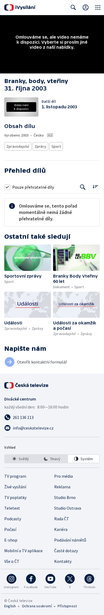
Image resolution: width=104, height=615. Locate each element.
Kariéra (60, 529)
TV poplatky (15, 497)
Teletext (12, 508)
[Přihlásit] (85, 7)
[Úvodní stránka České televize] (26, 385)
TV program (15, 476)
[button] (27, 258)
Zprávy (40, 146)
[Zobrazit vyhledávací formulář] (73, 7)
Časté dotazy (66, 550)
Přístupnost (67, 606)
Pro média (63, 476)
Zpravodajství (17, 146)
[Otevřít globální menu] (98, 7)
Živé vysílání (15, 486)
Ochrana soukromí (37, 606)
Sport (56, 146)
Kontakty (62, 561)
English (10, 606)
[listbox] (52, 458)
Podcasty (12, 518)
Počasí (10, 529)
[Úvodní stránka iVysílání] (19, 7)
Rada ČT (61, 518)
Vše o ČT (11, 561)
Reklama (62, 486)
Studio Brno (65, 497)
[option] (20, 459)
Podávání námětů (70, 540)
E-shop (10, 540)
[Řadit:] (95, 186)
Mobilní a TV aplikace (23, 550)
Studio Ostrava (67, 508)
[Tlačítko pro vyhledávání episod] (82, 187)
